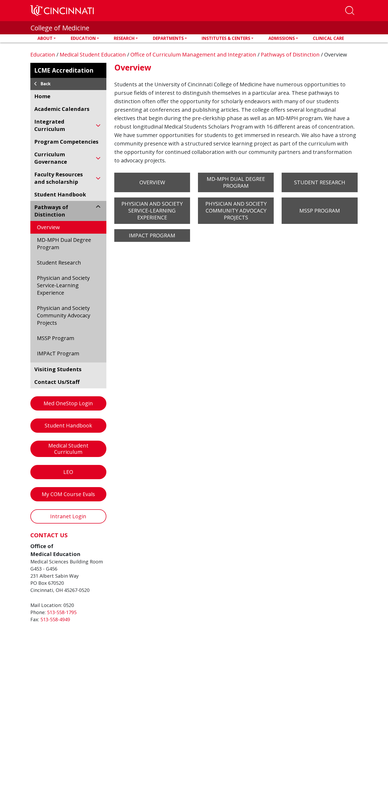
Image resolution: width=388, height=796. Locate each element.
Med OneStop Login (68, 403)
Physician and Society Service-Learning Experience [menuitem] (63, 285)
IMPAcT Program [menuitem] (58, 353)
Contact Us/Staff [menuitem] (56, 381)
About (45, 38)
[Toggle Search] (350, 10)
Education (83, 38)
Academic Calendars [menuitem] (61, 108)
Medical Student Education (93, 54)
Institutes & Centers (226, 38)
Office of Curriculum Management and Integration (194, 54)
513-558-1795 (62, 612)
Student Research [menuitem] (59, 262)
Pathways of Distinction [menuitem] (51, 211)
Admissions (281, 38)
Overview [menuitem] (48, 227)
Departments (168, 38)
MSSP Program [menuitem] (55, 338)
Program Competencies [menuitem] (66, 141)
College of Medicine (59, 27)
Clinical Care (328, 38)
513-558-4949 (55, 619)
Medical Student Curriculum (68, 448)
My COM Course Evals (68, 494)
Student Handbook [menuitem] (60, 194)
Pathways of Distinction (291, 54)
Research (124, 38)
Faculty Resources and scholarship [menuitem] (58, 178)
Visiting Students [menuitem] (58, 369)
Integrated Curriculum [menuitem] (49, 125)
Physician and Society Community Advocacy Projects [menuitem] (63, 315)
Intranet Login (68, 516)
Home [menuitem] (42, 96)
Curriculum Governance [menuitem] (50, 158)
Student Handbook (68, 425)
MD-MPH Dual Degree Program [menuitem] (64, 243)
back (46, 84)
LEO (68, 471)
